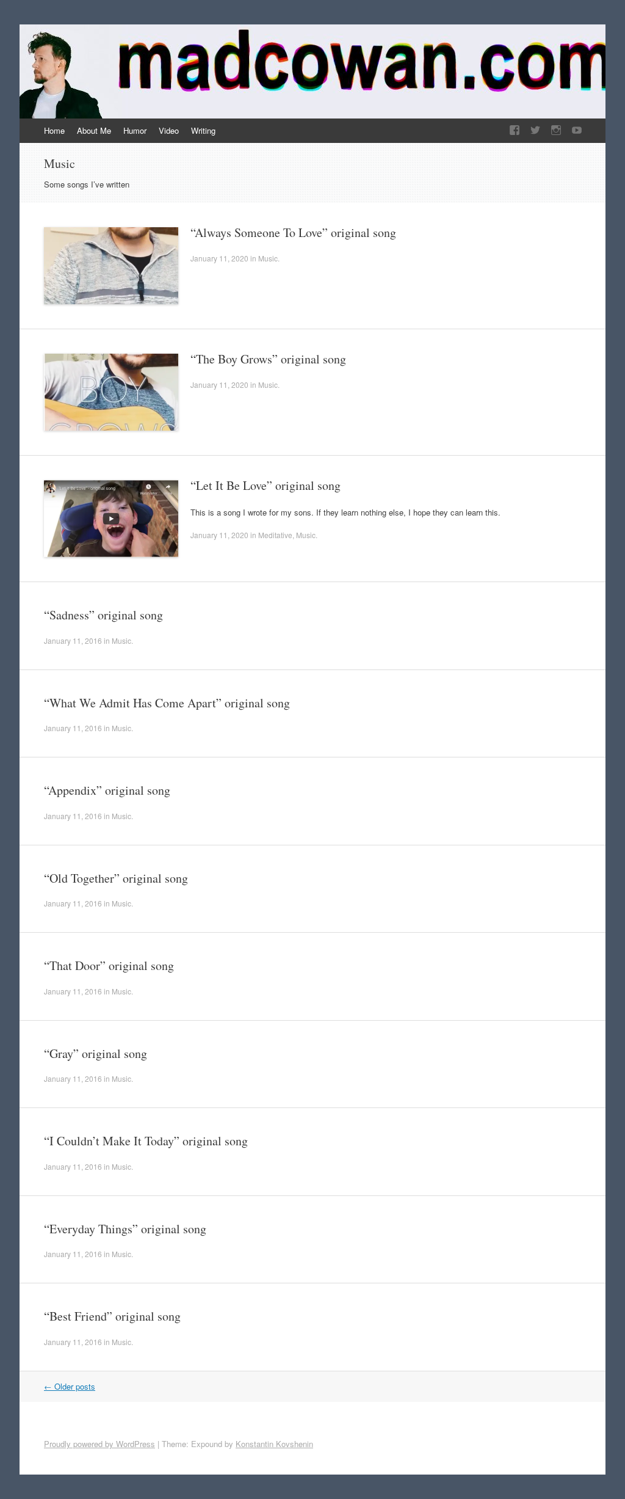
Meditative (275, 535)
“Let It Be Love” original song (265, 485)
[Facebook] (514, 130)
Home (54, 130)
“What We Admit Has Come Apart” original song (167, 703)
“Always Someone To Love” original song (293, 232)
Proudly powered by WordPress (99, 1444)
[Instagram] (556, 130)
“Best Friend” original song (112, 1316)
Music (268, 258)
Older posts (69, 1386)
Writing (203, 130)
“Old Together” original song (116, 878)
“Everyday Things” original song (125, 1228)
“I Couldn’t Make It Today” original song (146, 1140)
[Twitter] (535, 130)
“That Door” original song (109, 965)
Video (169, 130)
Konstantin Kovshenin (274, 1444)
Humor (134, 130)
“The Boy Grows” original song (268, 359)
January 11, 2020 (219, 258)
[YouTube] (576, 130)
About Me (94, 130)
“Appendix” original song (107, 790)
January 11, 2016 (73, 640)
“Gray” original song (95, 1053)
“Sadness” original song (103, 615)
